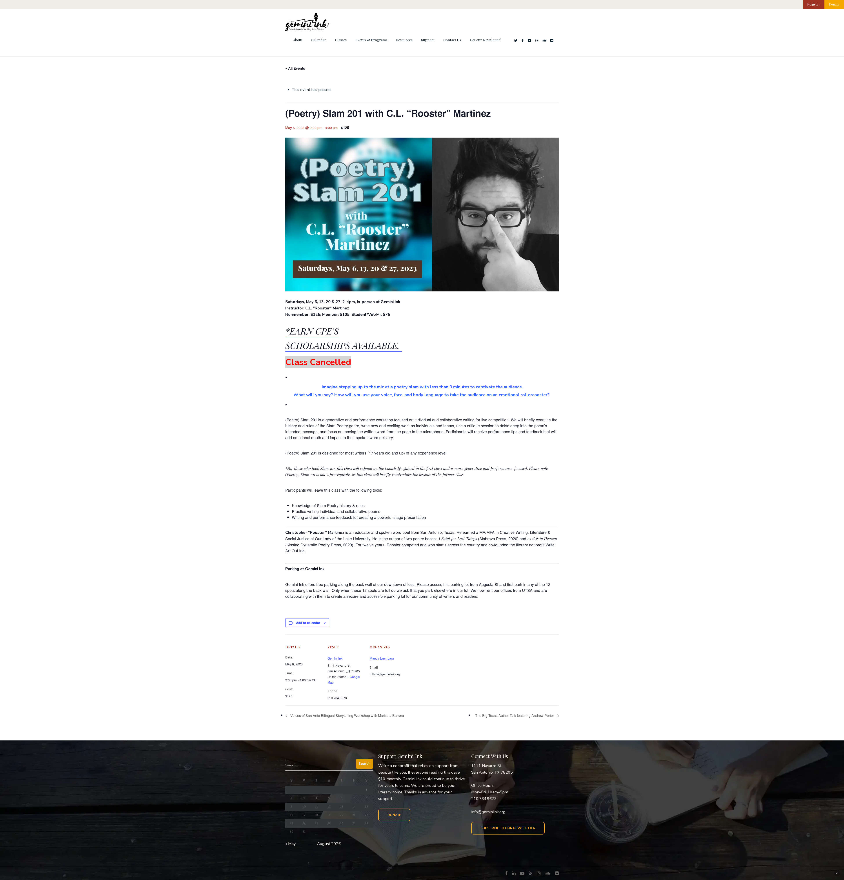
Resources (404, 40)
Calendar (318, 40)
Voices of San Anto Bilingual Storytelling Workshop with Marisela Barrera (346, 715)
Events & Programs (371, 40)
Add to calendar (308, 622)
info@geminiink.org (488, 812)
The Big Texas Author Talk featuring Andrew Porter (515, 715)
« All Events (295, 68)
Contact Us (452, 40)
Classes (341, 40)
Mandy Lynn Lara (382, 658)
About (297, 40)
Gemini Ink (334, 658)
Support (428, 40)
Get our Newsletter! (485, 40)
